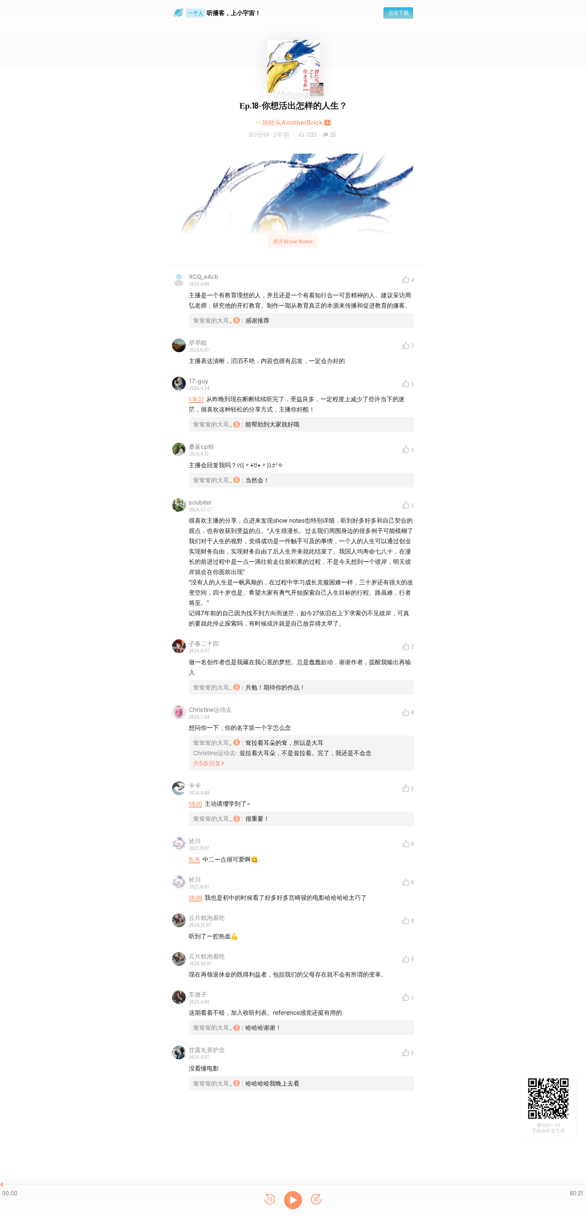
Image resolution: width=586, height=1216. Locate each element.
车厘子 (198, 994)
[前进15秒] (316, 1200)
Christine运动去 (210, 709)
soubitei (200, 502)
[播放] (293, 1200)
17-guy (198, 380)
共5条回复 (207, 763)
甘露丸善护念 (207, 1049)
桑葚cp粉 (201, 446)
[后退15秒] (270, 1200)
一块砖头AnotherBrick (289, 122)
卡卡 (195, 785)
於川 (195, 840)
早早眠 (198, 342)
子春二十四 (204, 643)
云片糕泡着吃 (207, 917)
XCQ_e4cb (203, 276)
